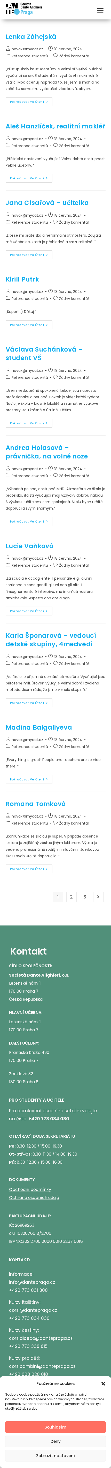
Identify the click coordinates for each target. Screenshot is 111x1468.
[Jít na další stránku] (98, 897)
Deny (56, 1441)
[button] (103, 1383)
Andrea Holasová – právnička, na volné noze (47, 452)
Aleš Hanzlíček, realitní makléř (56, 126)
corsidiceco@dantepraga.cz (41, 1338)
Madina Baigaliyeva (39, 727)
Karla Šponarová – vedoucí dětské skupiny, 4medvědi (51, 640)
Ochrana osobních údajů (34, 1198)
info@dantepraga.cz (32, 1282)
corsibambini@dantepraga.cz (42, 1366)
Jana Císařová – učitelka (47, 202)
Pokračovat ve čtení (31, 100)
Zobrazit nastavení (55, 1455)
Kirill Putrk (22, 279)
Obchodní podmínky (30, 1189)
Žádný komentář (74, 56)
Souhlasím (55, 1427)
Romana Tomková (36, 804)
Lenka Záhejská (31, 36)
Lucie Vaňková (30, 546)
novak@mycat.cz (27, 49)
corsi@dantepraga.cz (33, 1310)
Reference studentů (30, 56)
